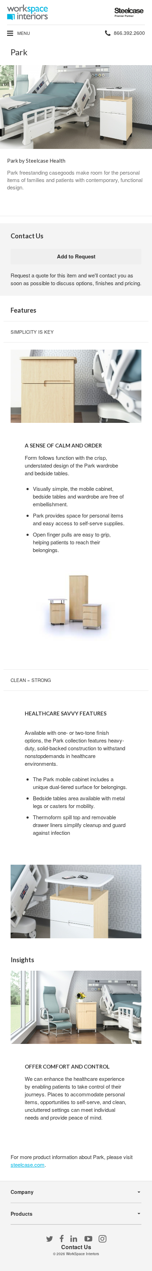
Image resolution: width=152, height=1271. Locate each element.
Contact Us (76, 1247)
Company (22, 1191)
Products (22, 1213)
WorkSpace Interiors (82, 1253)
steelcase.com (28, 1164)
